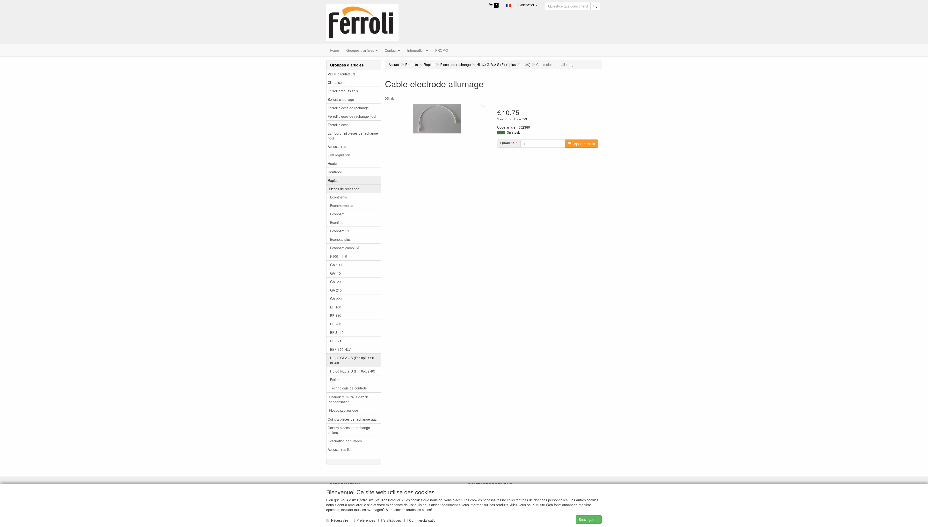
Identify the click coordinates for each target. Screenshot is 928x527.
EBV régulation (339, 155)
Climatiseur (336, 82)
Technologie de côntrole (348, 388)
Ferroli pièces (338, 124)
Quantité (507, 143)
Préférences (365, 520)
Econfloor (337, 222)
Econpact (337, 214)
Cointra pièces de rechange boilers (349, 430)
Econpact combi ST (345, 247)
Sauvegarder (589, 519)
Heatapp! (335, 171)
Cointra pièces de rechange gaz (352, 419)
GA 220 (336, 298)
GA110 (335, 273)
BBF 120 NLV (340, 349)
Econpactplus (340, 239)
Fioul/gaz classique (343, 410)
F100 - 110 (338, 256)
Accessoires (337, 146)
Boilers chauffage (341, 99)
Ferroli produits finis (343, 90)
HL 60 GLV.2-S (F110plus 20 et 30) (352, 360)
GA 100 (336, 264)
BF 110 (335, 315)
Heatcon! (334, 163)
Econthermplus (341, 205)
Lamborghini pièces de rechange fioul (353, 135)
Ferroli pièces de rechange (348, 107)
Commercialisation (423, 520)
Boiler (334, 379)
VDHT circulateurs (341, 74)
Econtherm (338, 197)
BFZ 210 (336, 340)
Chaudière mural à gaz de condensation (349, 399)
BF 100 (335, 307)
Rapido (333, 180)
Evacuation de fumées (345, 441)
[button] (508, 5)
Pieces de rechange (344, 188)
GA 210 (336, 290)
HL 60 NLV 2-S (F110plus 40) (352, 371)
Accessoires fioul (340, 449)
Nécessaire (339, 520)
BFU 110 (337, 332)
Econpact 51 (339, 230)
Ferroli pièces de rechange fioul (352, 116)
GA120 (335, 281)
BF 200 (335, 324)
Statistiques (392, 520)
